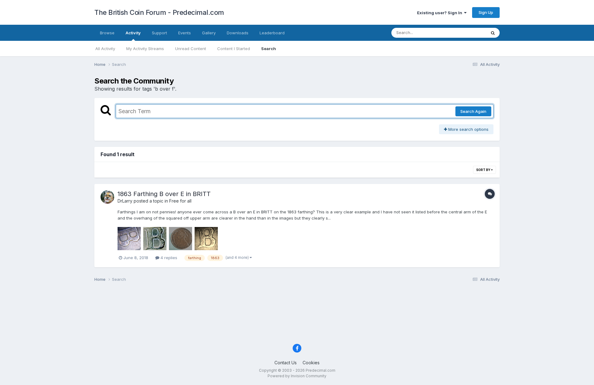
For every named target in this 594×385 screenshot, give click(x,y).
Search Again (473, 111)
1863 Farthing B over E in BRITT (164, 194)
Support (159, 32)
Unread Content (190, 48)
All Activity (105, 48)
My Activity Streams (145, 48)
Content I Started (233, 48)
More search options (468, 129)
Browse (107, 32)
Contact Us (285, 362)
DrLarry (125, 200)
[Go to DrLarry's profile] (107, 197)
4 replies (168, 257)
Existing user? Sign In (440, 12)
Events (184, 32)
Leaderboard (272, 32)
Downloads (237, 32)
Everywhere (467, 32)
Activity (133, 32)
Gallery (209, 32)
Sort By (483, 170)
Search (268, 48)
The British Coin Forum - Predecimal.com (159, 12)
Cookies (311, 362)
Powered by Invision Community (297, 376)
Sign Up (486, 12)
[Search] (493, 33)
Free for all (180, 200)
